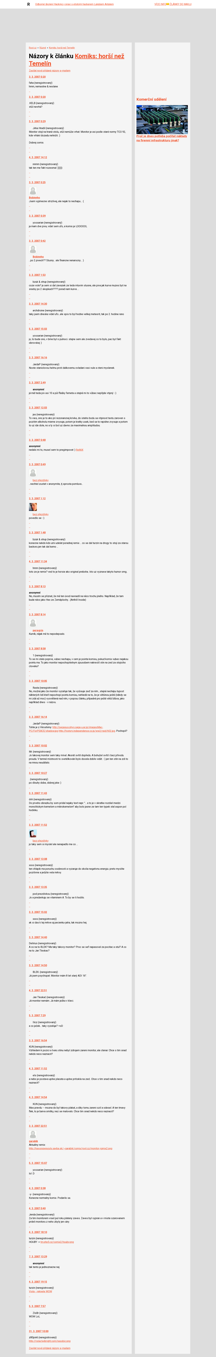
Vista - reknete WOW (40, 1291)
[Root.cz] (29, 4)
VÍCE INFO (160, 4)
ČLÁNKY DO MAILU (180, 4)
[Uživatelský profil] (33, 193)
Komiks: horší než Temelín (62, 47)
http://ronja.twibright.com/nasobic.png (50, 1341)
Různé (43, 47)
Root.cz (33, 47)
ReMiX (79, 449)
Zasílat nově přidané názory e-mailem (49, 70)
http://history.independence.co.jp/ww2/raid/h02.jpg (87, 730)
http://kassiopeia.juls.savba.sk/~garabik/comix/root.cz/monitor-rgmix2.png (70, 1148)
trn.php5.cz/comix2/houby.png (57, 1241)
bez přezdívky (41, 480)
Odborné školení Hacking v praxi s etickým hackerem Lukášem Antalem (74, 4)
